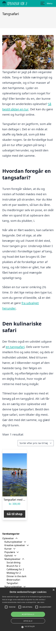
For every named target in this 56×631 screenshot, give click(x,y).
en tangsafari (15, 347)
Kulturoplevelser (13, 541)
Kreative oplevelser (14, 545)
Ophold (8, 555)
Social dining (13, 562)
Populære (9, 552)
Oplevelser (8, 538)
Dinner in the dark (16, 576)
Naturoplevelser (13, 586)
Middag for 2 (14, 572)
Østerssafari (13, 579)
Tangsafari (12, 583)
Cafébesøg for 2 (15, 569)
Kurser (8, 548)
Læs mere (40, 602)
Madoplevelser (12, 559)
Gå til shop (14, 514)
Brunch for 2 (13, 566)
